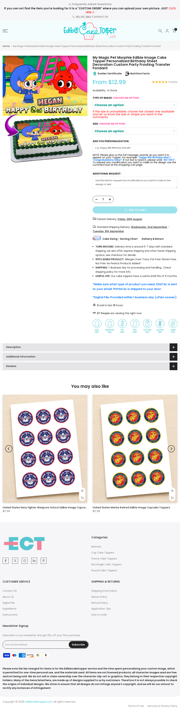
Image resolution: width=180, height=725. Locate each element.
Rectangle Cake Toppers (106, 564)
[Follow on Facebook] (6, 561)
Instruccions (10, 614)
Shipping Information (104, 591)
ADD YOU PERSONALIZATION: (111, 141)
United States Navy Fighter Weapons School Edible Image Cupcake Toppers (51, 507)
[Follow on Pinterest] (44, 561)
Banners (96, 546)
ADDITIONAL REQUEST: (107, 173)
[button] (160, 82)
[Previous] (8, 448)
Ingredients (9, 608)
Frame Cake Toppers (104, 558)
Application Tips (101, 608)
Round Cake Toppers (104, 570)
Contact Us (91, 17)
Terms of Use (136, 706)
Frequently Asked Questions (91, 4)
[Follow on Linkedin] (34, 561)
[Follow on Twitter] (15, 561)
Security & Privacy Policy (162, 706)
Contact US (10, 591)
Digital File (9, 603)
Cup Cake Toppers (102, 552)
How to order (99, 614)
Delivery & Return (153, 239)
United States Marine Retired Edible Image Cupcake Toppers (131, 507)
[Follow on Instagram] (25, 561)
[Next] (171, 448)
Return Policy (99, 597)
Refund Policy (99, 603)
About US (8, 597)
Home (6, 46)
